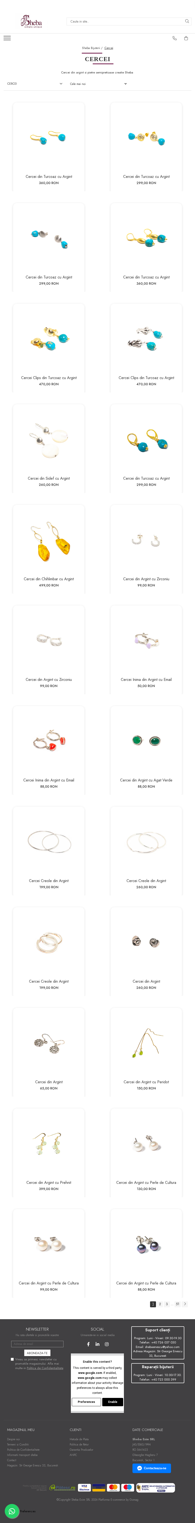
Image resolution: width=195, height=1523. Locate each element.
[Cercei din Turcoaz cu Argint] (48, 138)
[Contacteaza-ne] (174, 38)
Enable (112, 1402)
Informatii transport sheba (22, 1455)
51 (177, 1304)
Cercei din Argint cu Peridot (146, 1082)
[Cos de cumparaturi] (186, 38)
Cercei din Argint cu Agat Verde (146, 780)
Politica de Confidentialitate (45, 1368)
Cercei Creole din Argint (48, 881)
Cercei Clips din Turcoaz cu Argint (49, 378)
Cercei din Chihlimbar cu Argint (49, 579)
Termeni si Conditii (18, 1444)
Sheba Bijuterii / (92, 48)
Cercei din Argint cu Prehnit (48, 1182)
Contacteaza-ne (155, 1468)
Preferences (86, 1402)
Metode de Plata (79, 1439)
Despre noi (13, 1439)
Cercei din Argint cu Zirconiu (146, 579)
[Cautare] (187, 21)
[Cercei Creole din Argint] (48, 842)
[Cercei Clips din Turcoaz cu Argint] (48, 339)
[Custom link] (8, 39)
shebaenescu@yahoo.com (162, 1347)
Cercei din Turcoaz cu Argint (49, 176)
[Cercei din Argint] (146, 943)
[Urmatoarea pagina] (185, 1304)
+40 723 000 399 (163, 1379)
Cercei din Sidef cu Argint (49, 478)
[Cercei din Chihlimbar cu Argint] (48, 540)
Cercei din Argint (146, 981)
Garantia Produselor (81, 1450)
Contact (11, 1460)
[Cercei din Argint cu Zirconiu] (146, 540)
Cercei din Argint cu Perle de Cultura (146, 1182)
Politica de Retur (79, 1444)
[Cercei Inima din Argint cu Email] (146, 641)
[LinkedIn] (97, 1344)
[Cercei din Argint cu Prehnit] (48, 1144)
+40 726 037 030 (163, 1342)
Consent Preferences (21, 1511)
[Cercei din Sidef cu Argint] (48, 440)
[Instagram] (107, 1344)
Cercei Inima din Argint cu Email (146, 679)
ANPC (73, 1455)
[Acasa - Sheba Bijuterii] (31, 21)
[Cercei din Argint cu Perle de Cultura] (146, 1144)
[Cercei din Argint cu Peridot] (146, 1043)
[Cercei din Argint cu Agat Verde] (146, 741)
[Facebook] (88, 1344)
